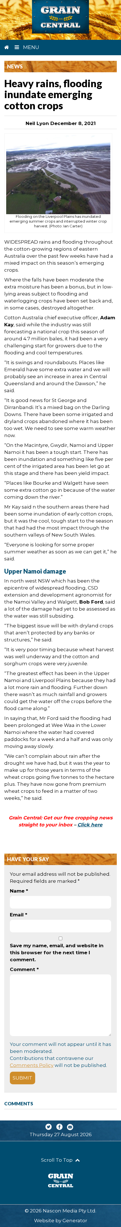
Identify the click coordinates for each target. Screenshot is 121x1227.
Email (18, 915)
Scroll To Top (57, 1160)
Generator (74, 1220)
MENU (30, 47)
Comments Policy (31, 1065)
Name (19, 891)
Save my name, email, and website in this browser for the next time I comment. (57, 952)
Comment (24, 969)
